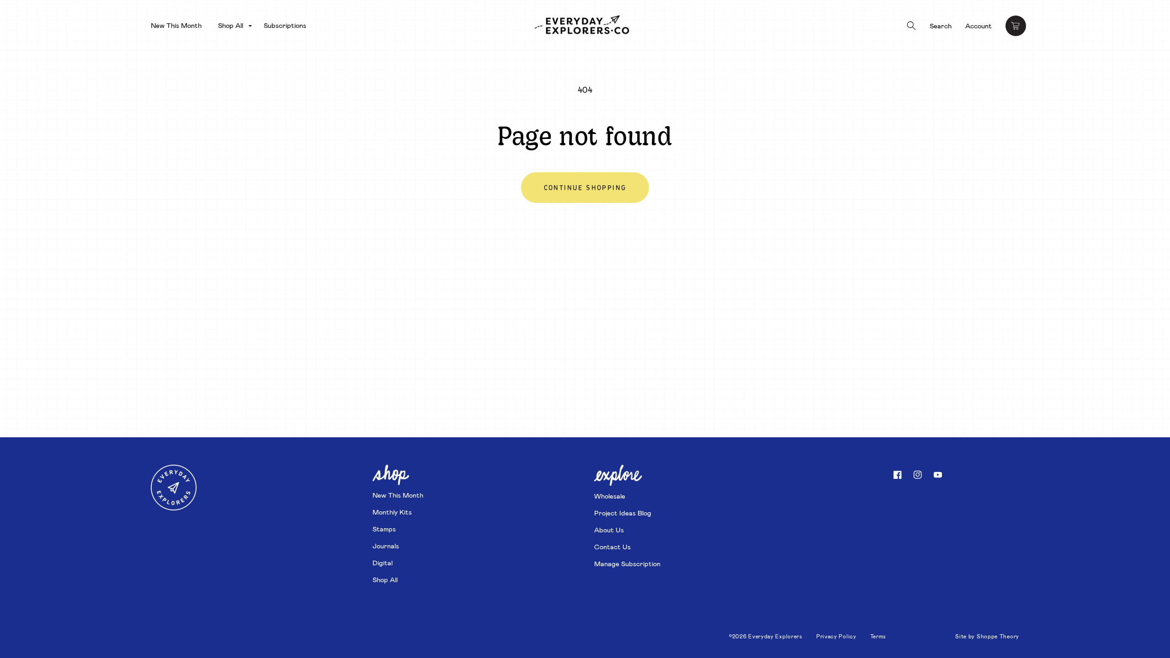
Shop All (385, 579)
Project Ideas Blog (622, 513)
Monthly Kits (392, 512)
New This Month (397, 495)
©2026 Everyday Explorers (766, 636)
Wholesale (609, 496)
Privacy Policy (836, 636)
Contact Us (612, 546)
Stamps (384, 529)
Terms (878, 636)
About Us (609, 529)
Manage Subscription (627, 563)
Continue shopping (585, 188)
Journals (385, 545)
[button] (232, 25)
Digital (382, 562)
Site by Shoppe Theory (987, 636)
